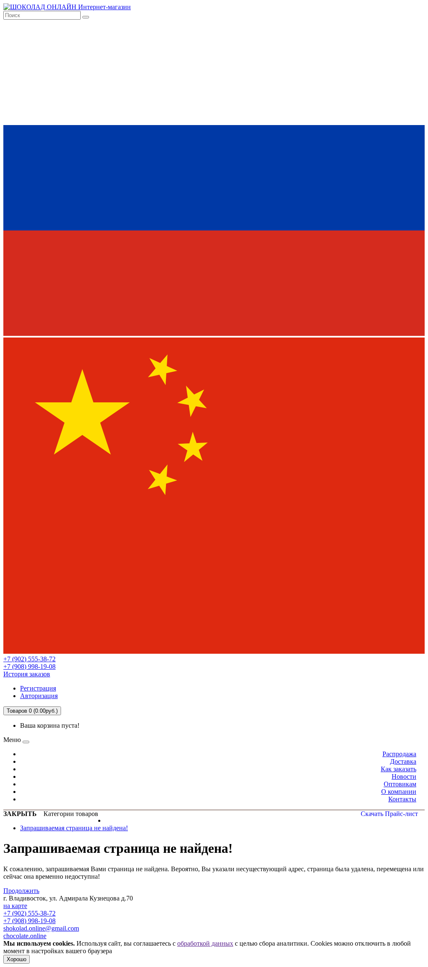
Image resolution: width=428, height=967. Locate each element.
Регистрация (38, 688)
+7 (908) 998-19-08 (29, 666)
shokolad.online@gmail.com (41, 928)
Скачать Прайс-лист (389, 813)
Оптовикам (400, 784)
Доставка (403, 761)
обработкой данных (205, 943)
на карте (15, 905)
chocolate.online (24, 935)
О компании (398, 791)
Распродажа (399, 753)
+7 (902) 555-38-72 (29, 659)
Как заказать (398, 769)
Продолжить (21, 890)
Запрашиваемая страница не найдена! (74, 827)
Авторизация (39, 695)
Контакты (402, 799)
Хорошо (16, 959)
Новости (404, 776)
